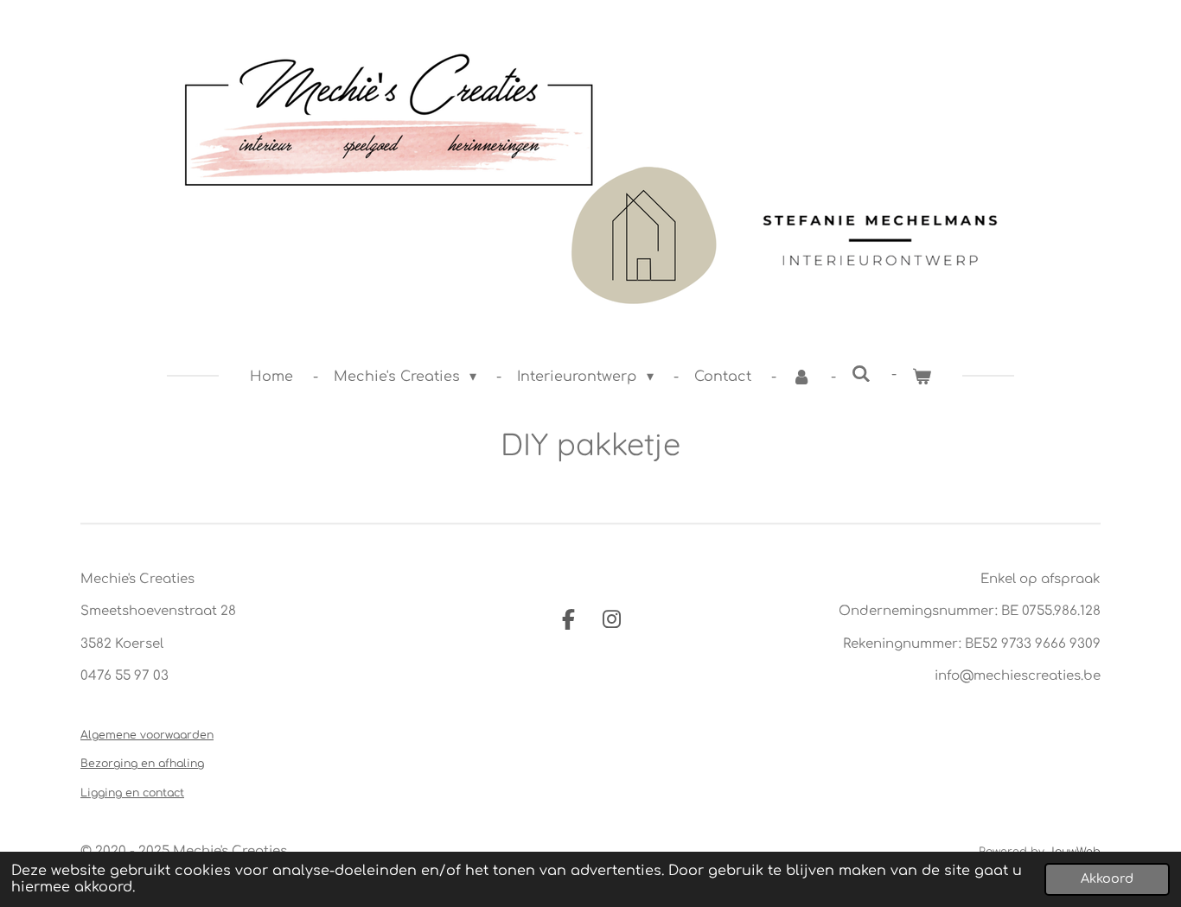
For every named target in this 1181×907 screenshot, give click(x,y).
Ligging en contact (132, 793)
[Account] (801, 376)
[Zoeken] (861, 374)
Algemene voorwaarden (147, 735)
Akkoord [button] (1107, 878)
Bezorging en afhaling (142, 764)
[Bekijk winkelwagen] (921, 376)
